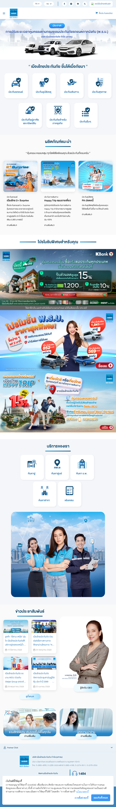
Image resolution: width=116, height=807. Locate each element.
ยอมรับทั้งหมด (101, 797)
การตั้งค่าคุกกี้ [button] (81, 797)
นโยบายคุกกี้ (82, 791)
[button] (58, 748)
